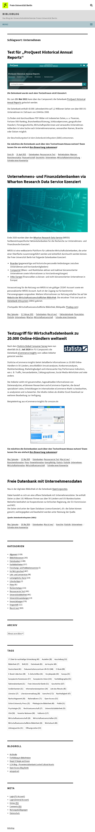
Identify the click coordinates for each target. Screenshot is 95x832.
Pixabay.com (72, 307)
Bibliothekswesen (17, 558)
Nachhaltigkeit (63, 693)
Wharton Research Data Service (47, 237)
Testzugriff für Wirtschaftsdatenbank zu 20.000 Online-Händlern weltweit (43, 335)
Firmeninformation (37, 462)
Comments (16, 806)
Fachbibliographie (62, 679)
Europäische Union (42, 679)
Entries (14, 803)
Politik (61, 703)
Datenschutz (15, 813)
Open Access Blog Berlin (19, 768)
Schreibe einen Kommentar (17, 160)
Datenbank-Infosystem (17, 300)
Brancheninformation (15, 462)
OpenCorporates (59, 488)
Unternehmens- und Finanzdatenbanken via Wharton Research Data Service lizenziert (46, 179)
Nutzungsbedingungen (19, 810)
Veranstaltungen (16, 601)
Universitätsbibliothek (18, 594)
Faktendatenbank (66, 314)
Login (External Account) (19, 800)
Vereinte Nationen (26, 713)
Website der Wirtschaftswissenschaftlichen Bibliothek (31, 297)
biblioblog (10, 14)
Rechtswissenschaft (33, 708)
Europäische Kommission (19, 679)
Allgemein (13, 554)
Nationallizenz (35, 698)
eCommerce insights (27, 352)
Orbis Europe (16, 276)
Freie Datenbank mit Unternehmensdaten (44, 481)
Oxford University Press (19, 703)
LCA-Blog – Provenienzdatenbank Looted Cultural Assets (32, 764)
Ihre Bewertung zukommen (43, 147)
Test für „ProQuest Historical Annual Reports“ (39, 54)
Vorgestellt (14, 605)
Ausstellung (60, 659)
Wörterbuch (51, 723)
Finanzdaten (79, 314)
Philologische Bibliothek (43, 703)
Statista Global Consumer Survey (32, 346)
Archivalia (13, 754)
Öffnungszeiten (33, 728)
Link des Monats (58, 689)
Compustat (15, 270)
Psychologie (14, 708)
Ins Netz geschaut (17, 571)
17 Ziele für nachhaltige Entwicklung (23, 659)
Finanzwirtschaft (28, 157)
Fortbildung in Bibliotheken (20, 758)
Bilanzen (73, 154)
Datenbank (37, 664)
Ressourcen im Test (47, 154)
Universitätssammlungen (19, 598)
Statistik (10, 317)
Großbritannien (15, 689)
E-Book (60, 669)
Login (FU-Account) (17, 796)
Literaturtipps (15, 581)
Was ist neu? (52, 314)
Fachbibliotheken (16, 564)
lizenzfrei (59, 524)
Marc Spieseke (12, 314)
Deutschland (14, 669)
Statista (59, 462)
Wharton (29, 317)
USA (11, 713)
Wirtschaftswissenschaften (45, 718)
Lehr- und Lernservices (19, 574)
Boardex (14, 263)
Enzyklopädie (52, 674)
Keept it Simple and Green (20, 761)
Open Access (51, 698)
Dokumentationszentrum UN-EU (38, 669)
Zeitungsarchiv (15, 728)
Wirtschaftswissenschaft (43, 317)
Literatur (13, 693)
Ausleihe (47, 659)
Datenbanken (34, 154)
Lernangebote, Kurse (18, 578)
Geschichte (40, 157)
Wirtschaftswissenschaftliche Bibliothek (25, 723)
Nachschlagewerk (16, 698)
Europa (65, 674)
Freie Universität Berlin (38, 684)
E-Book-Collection (16, 674)
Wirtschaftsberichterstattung (68, 157)
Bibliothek (13, 664)
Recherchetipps (16, 588)
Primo (12, 584)
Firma (27, 462)
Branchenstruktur (14, 157)
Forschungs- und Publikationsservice (24, 568)
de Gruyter (51, 664)
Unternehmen (50, 157)
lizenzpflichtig (50, 462)
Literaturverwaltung (30, 693)
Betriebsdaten (63, 154)
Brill (25, 664)
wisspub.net (14, 771)
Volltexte (43, 713)
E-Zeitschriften (35, 674)
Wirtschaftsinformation (16, 465)
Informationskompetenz (37, 689)
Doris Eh (10, 154)
